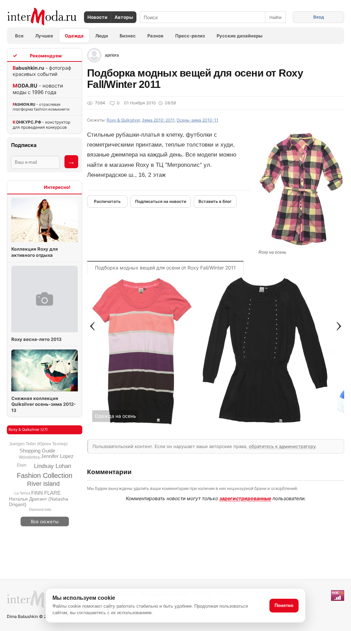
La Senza (22, 493)
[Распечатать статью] (107, 201)
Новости (97, 17)
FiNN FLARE (46, 493)
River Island (43, 483)
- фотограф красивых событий (42, 71)
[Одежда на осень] (142, 427)
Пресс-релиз (190, 35)
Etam (21, 465)
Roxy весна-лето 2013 (36, 339)
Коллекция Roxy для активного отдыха (34, 252)
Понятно (284, 605)
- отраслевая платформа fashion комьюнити (41, 107)
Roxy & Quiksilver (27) (28, 429)
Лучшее (44, 35)
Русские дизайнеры (240, 35)
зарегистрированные (245, 498)
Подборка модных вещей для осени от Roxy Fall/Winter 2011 (165, 268)
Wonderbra (29, 457)
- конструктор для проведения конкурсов (41, 124)
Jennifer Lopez (57, 456)
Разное (155, 35)
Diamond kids (40, 509)
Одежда (74, 35)
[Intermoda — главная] (42, 17)
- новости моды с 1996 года (38, 88)
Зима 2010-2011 (158, 120)
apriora (112, 55)
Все (19, 35)
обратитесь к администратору (282, 446)
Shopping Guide (37, 451)
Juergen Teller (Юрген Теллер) (38, 443)
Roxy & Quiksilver (123, 120)
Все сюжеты (45, 521)
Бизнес (128, 35)
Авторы (123, 17)
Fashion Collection (44, 475)
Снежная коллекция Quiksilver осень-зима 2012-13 (43, 404)
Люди (101, 35)
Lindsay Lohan (52, 466)
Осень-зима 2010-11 (197, 120)
